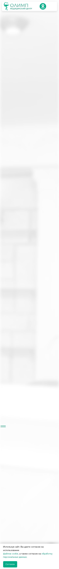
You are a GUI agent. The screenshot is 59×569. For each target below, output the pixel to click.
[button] (43, 6)
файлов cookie (10, 553)
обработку (47, 553)
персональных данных (15, 557)
